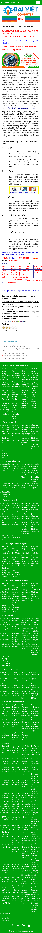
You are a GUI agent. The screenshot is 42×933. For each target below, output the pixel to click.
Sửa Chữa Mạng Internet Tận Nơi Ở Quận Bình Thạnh (15, 596)
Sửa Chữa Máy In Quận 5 (35, 440)
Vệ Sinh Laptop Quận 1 (6, 674)
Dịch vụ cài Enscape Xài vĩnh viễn (16, 795)
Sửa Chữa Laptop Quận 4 (35, 518)
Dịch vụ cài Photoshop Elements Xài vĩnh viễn (35, 846)
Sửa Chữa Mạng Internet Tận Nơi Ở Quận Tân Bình (25, 596)
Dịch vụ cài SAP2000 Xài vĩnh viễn (6, 808)
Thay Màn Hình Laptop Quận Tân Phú (25, 736)
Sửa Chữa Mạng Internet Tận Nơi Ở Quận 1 (6, 586)
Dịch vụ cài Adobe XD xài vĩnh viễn (35, 873)
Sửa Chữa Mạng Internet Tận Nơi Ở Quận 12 (35, 596)
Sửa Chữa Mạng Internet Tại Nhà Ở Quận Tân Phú (16, 394)
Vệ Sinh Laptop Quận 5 (25, 681)
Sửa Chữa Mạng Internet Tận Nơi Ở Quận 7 (35, 586)
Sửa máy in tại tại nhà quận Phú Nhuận (5, 454)
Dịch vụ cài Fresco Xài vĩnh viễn (15, 898)
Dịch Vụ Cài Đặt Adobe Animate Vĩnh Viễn (16, 867)
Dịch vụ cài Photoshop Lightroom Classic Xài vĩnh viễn (15, 847)
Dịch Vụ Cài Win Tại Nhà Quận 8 (35, 620)
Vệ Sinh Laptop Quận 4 (16, 681)
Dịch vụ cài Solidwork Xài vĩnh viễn (25, 795)
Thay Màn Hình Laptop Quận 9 (6, 713)
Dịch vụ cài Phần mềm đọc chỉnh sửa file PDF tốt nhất (35, 907)
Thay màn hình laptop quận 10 (5, 735)
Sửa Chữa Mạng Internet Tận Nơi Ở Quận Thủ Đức (15, 607)
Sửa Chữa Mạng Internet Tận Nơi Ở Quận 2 (16, 586)
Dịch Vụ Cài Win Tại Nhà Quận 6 (25, 620)
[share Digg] (17, 321)
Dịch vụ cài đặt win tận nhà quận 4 (34, 642)
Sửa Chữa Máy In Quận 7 (16, 440)
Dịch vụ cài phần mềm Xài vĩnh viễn (6, 769)
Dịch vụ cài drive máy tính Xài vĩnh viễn (25, 828)
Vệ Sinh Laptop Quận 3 (6, 681)
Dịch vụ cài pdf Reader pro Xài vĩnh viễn (25, 899)
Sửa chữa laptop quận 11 (15, 524)
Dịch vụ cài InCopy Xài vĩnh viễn (5, 879)
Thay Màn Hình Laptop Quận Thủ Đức (6, 723)
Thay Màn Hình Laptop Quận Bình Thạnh (35, 714)
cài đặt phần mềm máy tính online (14, 346)
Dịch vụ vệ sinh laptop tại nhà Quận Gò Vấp (35, 694)
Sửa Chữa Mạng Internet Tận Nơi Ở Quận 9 (6, 595)
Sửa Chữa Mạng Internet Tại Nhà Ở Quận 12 (6, 384)
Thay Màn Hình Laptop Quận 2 (25, 707)
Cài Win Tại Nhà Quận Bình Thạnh (15, 627)
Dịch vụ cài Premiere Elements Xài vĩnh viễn (25, 846)
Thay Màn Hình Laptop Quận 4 (35, 722)
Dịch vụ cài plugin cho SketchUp (5, 795)
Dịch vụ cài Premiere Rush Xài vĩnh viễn (24, 880)
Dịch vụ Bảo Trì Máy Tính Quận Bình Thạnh (25, 473)
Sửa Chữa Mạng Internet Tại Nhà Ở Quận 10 (16, 384)
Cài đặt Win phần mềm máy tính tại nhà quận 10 (6, 643)
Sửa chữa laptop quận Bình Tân (6, 524)
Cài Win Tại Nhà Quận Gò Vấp (15, 635)
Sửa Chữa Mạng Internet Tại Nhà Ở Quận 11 (25, 384)
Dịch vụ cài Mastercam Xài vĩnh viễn (35, 795)
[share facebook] (8, 321)
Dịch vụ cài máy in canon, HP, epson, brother (34, 829)
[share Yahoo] (21, 321)
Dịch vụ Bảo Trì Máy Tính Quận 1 (35, 479)
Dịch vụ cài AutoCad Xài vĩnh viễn (16, 769)
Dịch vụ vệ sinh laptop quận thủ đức (16, 693)
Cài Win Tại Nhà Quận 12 (6, 634)
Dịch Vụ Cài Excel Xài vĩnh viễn (35, 748)
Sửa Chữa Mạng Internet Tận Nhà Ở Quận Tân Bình (25, 561)
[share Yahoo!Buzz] (14, 321)
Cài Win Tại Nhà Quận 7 (25, 630)
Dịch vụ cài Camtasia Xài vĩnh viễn (25, 815)
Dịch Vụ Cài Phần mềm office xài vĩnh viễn (6, 749)
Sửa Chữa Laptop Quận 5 (35, 531)
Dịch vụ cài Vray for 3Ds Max (35, 782)
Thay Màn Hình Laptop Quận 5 (35, 728)
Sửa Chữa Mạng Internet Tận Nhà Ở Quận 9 (6, 561)
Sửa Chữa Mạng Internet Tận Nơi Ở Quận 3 (25, 586)
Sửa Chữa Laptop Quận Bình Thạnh (16, 505)
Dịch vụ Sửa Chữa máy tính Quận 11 (15, 353)
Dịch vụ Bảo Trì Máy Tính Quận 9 (25, 466)
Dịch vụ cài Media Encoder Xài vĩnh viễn (25, 854)
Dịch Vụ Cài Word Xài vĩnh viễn (25, 748)
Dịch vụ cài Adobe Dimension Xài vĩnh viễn (35, 880)
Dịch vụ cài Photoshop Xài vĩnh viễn (25, 838)
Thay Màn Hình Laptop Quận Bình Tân (16, 736)
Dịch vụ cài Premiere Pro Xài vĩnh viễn (6, 845)
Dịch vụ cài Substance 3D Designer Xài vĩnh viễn (16, 889)
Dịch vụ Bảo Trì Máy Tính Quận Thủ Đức (6, 467)
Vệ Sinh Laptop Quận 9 (25, 687)
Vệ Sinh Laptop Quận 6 (35, 681)
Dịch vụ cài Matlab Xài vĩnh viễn (5, 802)
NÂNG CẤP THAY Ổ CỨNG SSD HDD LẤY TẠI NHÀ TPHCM (6, 661)
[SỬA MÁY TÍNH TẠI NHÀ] (21, 19)
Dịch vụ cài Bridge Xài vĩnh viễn (34, 853)
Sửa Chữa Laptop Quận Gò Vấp (25, 512)
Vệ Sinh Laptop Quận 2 (35, 674)
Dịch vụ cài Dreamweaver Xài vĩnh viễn (25, 873)
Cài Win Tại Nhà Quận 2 (25, 626)
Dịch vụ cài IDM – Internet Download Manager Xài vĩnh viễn (35, 818)
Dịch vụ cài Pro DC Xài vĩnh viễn (15, 838)
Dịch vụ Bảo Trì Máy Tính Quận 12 (35, 466)
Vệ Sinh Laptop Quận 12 (25, 674)
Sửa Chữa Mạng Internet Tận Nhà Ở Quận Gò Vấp (6, 572)
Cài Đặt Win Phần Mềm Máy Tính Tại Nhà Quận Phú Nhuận (35, 650)
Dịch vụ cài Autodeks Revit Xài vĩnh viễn (25, 770)
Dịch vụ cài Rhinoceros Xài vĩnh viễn (35, 802)
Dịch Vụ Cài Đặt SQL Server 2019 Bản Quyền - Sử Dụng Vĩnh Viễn (6, 830)
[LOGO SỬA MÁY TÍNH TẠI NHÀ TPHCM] (21, 11)
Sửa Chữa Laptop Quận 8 (16, 537)
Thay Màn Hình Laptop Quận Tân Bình (16, 723)
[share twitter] (10, 321)
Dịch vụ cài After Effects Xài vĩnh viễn (35, 860)
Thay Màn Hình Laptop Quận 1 (16, 707)
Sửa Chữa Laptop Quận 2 (35, 512)
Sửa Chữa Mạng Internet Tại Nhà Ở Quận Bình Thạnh (16, 373)
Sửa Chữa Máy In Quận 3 (6, 440)
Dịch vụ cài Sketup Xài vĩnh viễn (34, 776)
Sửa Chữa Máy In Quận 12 (6, 433)
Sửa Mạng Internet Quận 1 (34, 405)
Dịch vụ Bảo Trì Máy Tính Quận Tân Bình (16, 467)
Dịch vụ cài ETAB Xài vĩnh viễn (15, 808)
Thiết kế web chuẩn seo (25, 931)
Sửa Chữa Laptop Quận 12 (16, 512)
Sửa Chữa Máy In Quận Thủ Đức (25, 427)
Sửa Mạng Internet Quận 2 (24, 405)
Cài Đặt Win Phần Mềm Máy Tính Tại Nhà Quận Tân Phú (25, 644)
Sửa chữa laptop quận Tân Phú (6, 505)
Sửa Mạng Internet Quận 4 (5, 405)
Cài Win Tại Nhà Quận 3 (35, 626)
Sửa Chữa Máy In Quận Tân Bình (16, 427)
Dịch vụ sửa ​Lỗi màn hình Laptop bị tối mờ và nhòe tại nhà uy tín (25, 724)
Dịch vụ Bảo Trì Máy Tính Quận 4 (6, 494)
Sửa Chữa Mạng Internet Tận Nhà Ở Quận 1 (6, 550)
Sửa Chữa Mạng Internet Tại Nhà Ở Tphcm (15, 414)
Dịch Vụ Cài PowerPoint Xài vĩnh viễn (25, 754)
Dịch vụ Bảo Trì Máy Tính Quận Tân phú (35, 486)
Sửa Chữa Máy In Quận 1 (25, 433)
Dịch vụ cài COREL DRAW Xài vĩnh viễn (5, 816)
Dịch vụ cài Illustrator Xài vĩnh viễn (35, 838)
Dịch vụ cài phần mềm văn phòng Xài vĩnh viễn (16, 749)
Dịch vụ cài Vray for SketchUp (34, 789)
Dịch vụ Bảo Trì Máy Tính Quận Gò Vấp (35, 472)
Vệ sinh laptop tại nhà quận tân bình (25, 694)
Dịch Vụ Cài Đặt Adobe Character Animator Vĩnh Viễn (5, 868)
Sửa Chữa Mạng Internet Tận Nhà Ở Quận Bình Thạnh (16, 561)
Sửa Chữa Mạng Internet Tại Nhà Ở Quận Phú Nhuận (6, 394)
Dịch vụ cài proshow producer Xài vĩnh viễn (16, 816)
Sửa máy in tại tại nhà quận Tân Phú (25, 441)
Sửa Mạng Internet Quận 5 (34, 399)
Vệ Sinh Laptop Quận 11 (16, 674)
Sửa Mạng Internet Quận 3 (15, 405)
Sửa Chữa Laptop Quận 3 (6, 518)
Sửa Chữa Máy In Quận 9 (35, 427)
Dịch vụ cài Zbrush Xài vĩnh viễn (24, 808)
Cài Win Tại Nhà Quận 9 (35, 630)
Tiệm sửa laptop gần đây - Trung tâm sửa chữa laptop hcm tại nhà (25, 527)
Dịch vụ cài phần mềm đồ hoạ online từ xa (35, 762)
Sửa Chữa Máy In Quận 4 (35, 446)
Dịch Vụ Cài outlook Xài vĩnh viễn (15, 761)
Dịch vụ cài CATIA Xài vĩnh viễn (34, 808)
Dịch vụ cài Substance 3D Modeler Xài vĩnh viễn (6, 899)
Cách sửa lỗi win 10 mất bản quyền (6, 627)
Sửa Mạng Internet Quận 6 (24, 399)
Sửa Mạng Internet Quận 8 (24, 392)
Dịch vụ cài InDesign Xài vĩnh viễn (16, 879)
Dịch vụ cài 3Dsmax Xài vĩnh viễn (35, 769)
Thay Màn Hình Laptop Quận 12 (16, 713)
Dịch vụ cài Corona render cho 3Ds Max (24, 783)
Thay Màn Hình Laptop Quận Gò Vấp (25, 713)
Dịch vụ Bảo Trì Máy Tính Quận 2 (6, 485)
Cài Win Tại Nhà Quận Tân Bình (25, 635)
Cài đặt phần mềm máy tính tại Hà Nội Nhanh (6, 917)
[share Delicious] (25, 321)
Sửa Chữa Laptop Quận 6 (6, 537)
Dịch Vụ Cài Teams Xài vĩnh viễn (25, 761)
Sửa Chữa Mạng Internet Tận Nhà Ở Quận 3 (35, 550)
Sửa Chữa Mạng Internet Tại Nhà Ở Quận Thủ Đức (35, 373)
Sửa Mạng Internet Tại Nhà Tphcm (5, 412)
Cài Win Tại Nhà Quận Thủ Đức (34, 635)
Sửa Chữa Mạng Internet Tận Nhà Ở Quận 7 (16, 550)
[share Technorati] (19, 321)
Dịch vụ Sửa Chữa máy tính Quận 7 (15, 358)
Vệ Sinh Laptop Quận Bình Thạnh (6, 693)
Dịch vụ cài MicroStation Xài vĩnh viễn (16, 802)
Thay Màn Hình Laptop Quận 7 (6, 707)
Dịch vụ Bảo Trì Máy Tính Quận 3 (16, 485)
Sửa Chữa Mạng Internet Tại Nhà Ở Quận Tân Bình (25, 373)
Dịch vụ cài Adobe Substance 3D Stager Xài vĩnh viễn (35, 890)
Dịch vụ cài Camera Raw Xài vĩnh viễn (35, 898)
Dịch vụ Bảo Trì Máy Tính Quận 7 (25, 485)
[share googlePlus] (12, 321)
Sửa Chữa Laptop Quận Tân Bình (35, 505)
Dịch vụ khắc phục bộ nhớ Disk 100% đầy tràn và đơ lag (21, 350)
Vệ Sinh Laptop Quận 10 (35, 687)
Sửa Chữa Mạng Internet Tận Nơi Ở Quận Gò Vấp (6, 607)
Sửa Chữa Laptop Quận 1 (25, 518)
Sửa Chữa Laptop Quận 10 (35, 524)
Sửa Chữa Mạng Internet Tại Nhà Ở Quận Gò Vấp (6, 373)
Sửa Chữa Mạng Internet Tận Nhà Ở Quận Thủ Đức (16, 572)
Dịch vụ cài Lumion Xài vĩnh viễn (5, 782)
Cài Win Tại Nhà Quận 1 (15, 619)
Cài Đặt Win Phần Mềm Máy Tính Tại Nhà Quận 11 (16, 643)
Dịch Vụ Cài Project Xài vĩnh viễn (5, 761)
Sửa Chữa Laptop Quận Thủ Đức (25, 505)
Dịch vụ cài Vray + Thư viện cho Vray (16, 782)
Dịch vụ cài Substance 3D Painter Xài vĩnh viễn (6, 889)
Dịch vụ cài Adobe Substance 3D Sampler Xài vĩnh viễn (25, 890)
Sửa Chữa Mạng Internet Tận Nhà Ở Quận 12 (35, 561)
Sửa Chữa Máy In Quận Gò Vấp (16, 433)
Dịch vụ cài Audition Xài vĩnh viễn (25, 866)
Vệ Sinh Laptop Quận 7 (6, 687)
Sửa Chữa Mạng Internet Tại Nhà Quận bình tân (34, 384)
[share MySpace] (23, 321)
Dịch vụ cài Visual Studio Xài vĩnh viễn (16, 827)
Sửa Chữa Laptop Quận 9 (6, 512)
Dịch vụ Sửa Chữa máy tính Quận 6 (15, 356)
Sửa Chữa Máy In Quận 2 (35, 433)
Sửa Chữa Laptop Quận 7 (16, 518)
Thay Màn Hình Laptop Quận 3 (35, 707)
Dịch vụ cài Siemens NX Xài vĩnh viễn (25, 802)
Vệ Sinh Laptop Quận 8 (16, 687)
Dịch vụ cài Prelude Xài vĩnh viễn (35, 866)
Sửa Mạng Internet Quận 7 (34, 392)
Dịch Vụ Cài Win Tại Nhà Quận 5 (6, 620)
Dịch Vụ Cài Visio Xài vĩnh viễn (35, 754)
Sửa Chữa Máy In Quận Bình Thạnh (6, 427)
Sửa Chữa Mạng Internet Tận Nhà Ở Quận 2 (25, 550)
